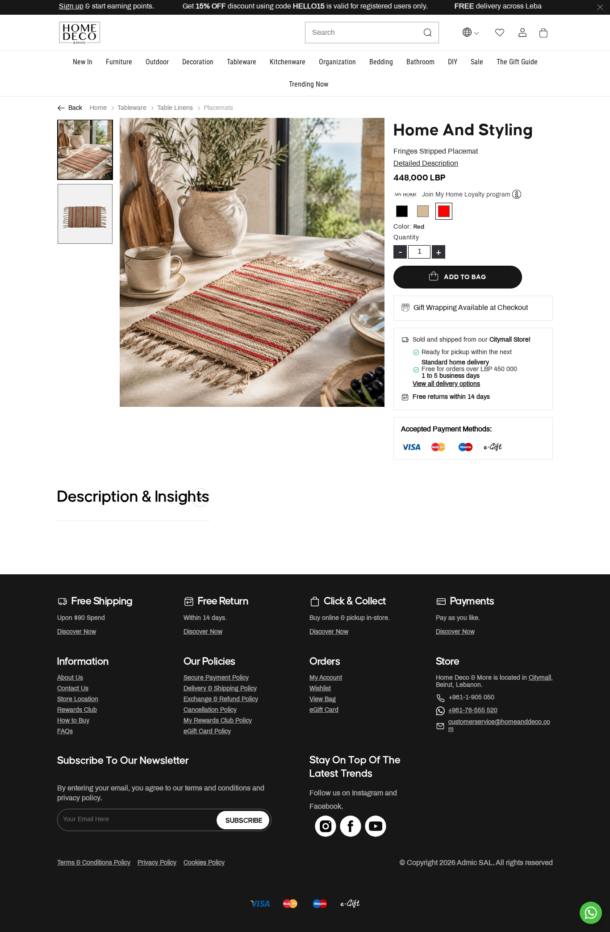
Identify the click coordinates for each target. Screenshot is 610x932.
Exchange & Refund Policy (221, 699)
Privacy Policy (157, 863)
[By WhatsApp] (591, 913)
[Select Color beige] (426, 213)
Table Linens (175, 108)
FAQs (65, 732)
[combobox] (372, 32)
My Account (325, 678)
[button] (82, 62)
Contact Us (72, 689)
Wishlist (320, 689)
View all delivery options (446, 384)
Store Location (77, 699)
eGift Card (323, 710)
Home (98, 108)
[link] (308, 85)
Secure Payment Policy (216, 678)
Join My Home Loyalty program (466, 195)
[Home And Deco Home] (79, 33)
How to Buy (73, 721)
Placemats (218, 108)
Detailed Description (425, 163)
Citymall (540, 678)
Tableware (131, 108)
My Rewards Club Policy (218, 721)
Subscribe (244, 820)
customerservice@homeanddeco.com (499, 725)
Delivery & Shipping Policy (220, 689)
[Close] (600, 7)
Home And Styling (463, 130)
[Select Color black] (405, 213)
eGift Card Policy (207, 732)
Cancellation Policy (210, 710)
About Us (70, 678)
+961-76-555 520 (472, 711)
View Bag (322, 699)
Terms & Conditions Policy (93, 863)
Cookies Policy (204, 863)
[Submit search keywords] (428, 32)
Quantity (406, 238)
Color (402, 227)
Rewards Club (77, 710)
